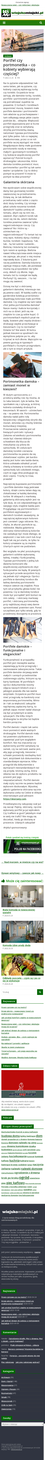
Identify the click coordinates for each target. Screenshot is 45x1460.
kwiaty (31, 1161)
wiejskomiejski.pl (16, 1449)
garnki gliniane (17, 1150)
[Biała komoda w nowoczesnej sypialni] (22, 886)
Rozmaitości (6, 1393)
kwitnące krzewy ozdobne (14, 1164)
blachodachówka (8, 1132)
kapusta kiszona (15, 1153)
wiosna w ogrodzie (31, 1192)
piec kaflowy (15, 1183)
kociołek (25, 1153)
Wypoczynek (6, 1401)
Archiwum (8, 56)
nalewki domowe (31, 1168)
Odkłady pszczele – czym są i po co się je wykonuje (21, 979)
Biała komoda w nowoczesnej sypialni (19, 911)
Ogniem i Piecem (8, 1389)
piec (3, 1183)
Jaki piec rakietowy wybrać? (28, 1362)
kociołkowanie (18, 1156)
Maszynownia (7, 1385)
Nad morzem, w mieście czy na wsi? (22, 862)
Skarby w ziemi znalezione (12, 1047)
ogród (24, 1177)
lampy (29, 1165)
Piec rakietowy (7, 1362)
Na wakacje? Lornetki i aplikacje (15, 1043)
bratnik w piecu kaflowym (27, 1132)
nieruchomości (7, 1173)
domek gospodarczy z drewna (14, 1139)
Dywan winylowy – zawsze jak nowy (22, 873)
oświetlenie (35, 1178)
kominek (30, 1156)
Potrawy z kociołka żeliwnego (14, 1186)
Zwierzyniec (6, 1409)
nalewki (15, 1168)
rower (29, 1186)
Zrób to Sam (6, 1405)
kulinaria (24, 1160)
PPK (18, 78)
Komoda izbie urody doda (16, 945)
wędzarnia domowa (9, 1195)
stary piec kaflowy (17, 1190)
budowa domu (10, 1136)
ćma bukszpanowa (26, 1195)
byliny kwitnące (28, 1136)
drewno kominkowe (17, 1146)
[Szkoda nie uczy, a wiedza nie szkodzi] (22, 1071)
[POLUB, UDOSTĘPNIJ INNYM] (22, 840)
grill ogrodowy (29, 1149)
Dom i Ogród (6, 1381)
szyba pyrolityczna (16, 1193)
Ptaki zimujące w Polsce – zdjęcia (24, 1345)
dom (39, 1136)
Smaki (4, 1397)
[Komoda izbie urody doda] (22, 922)
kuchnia (14, 1160)
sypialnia (28, 1189)
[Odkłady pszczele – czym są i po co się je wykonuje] (22, 955)
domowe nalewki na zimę (22, 1142)
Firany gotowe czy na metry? (14, 1007)
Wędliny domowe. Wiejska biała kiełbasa (18, 1057)
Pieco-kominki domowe (33, 1183)
